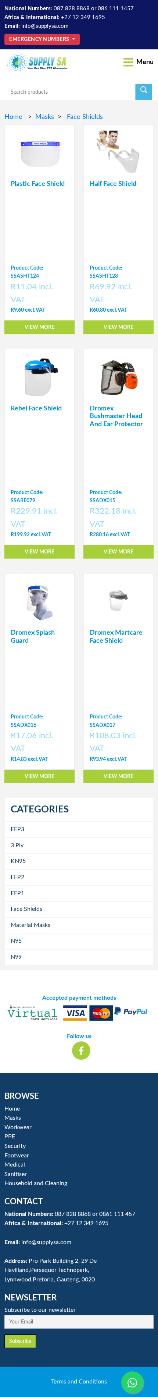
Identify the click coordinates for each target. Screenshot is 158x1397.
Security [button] (15, 1146)
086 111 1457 (116, 8)
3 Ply (17, 845)
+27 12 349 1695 (83, 17)
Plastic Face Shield (38, 184)
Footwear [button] (16, 1155)
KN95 (18, 861)
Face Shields (84, 117)
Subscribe (20, 1341)
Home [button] (12, 1109)
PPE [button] (9, 1136)
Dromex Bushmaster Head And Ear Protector (116, 416)
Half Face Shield (113, 184)
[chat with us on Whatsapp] (132, 1382)
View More (39, 327)
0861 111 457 (117, 1214)
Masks (44, 117)
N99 (16, 957)
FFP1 (17, 893)
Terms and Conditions (79, 1382)
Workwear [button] (18, 1127)
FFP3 (17, 829)
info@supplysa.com (44, 26)
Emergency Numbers (40, 39)
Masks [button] (12, 1118)
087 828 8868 (72, 8)
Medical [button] (14, 1165)
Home (14, 117)
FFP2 (17, 877)
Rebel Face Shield (36, 408)
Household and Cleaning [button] (35, 1183)
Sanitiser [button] (15, 1174)
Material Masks (30, 925)
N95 (16, 941)
